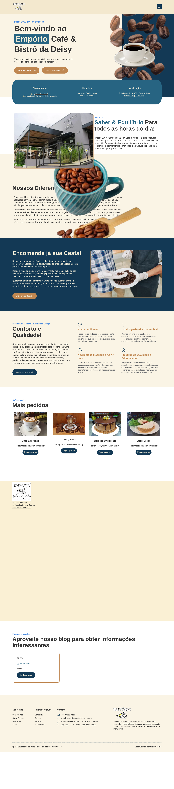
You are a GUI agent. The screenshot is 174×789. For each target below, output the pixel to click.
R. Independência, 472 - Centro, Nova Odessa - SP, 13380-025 (134, 94)
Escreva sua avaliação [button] (21, 507)
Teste (20, 658)
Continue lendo (26, 675)
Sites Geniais (156, 747)
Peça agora (29, 452)
